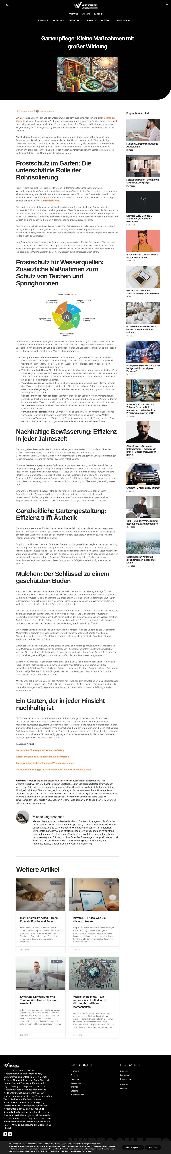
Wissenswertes (123, 20)
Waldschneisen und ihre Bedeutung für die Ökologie (42, 756)
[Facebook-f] (5, 1134)
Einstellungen (65, 1146)
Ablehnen (153, 1147)
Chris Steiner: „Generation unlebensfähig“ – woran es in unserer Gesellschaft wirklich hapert (141, 450)
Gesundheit (74, 20)
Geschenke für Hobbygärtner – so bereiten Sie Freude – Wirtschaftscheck (53, 769)
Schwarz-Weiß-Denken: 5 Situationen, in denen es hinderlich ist (139, 219)
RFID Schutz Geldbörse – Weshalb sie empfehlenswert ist (142, 292)
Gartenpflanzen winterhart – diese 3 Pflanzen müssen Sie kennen (141, 560)
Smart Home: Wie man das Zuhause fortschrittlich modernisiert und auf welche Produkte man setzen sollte (140, 408)
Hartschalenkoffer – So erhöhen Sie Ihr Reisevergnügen (142, 181)
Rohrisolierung (51, 200)
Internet (90, 20)
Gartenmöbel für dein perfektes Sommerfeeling (40, 750)
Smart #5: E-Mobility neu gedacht (143, 487)
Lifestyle (105, 20)
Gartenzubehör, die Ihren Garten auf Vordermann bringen (45, 763)
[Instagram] (10, 1134)
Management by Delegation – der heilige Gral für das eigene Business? (143, 368)
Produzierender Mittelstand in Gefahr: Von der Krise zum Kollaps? (141, 329)
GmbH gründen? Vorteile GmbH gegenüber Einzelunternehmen (142, 522)
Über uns (73, 14)
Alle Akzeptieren (133, 1147)
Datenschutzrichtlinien (19, 1151)
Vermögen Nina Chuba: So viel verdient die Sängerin (142, 256)
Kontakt (98, 14)
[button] (7, 5)
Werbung (86, 14)
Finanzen (57, 20)
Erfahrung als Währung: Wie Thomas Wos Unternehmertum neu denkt (39, 1000)
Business (42, 20)
